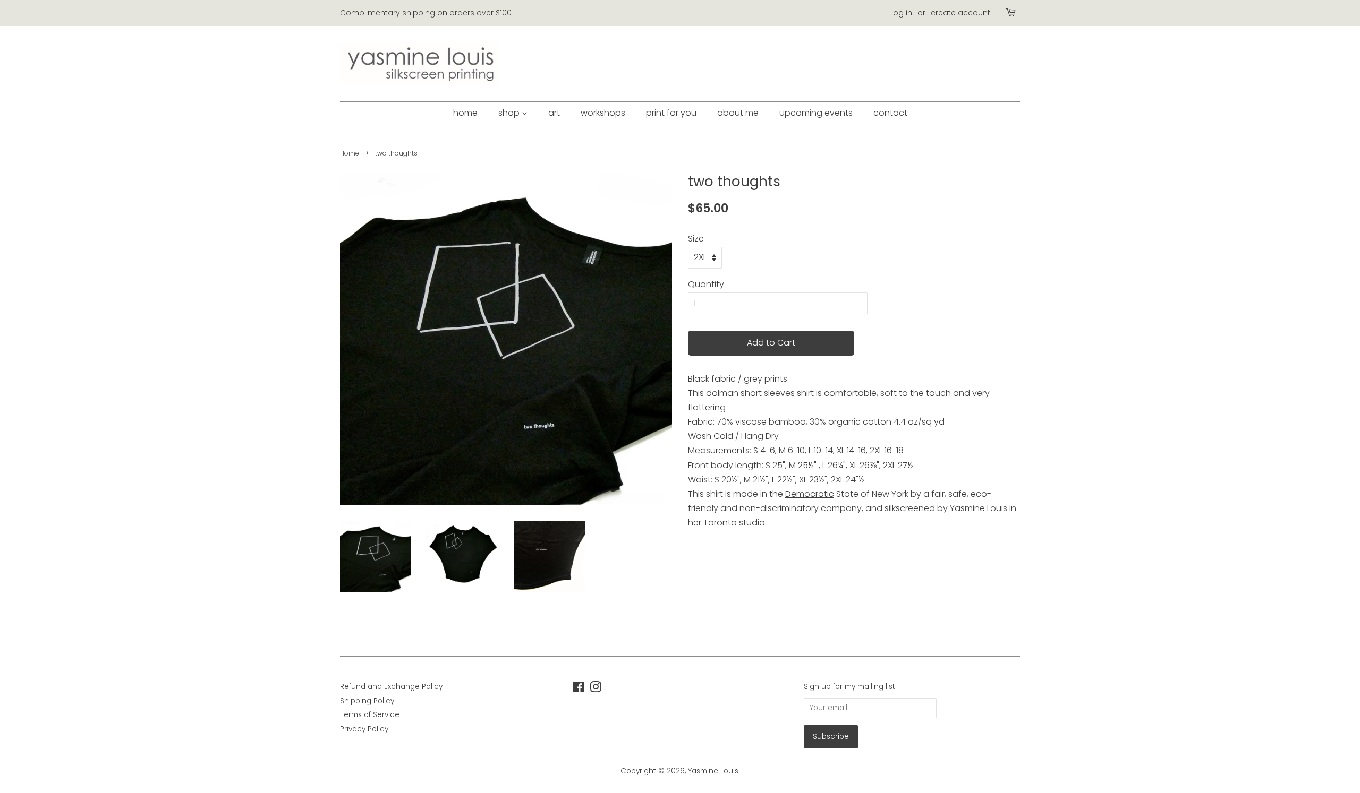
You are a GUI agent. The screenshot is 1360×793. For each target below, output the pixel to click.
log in (901, 12)
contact (890, 113)
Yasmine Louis (713, 771)
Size (696, 238)
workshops (603, 113)
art (554, 113)
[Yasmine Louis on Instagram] (595, 689)
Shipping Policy (367, 701)
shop (510, 113)
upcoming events (816, 113)
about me (738, 113)
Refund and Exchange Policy (391, 687)
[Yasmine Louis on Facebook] (578, 689)
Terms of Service (370, 715)
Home (349, 153)
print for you (671, 113)
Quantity (706, 284)
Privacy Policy (364, 729)
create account (960, 12)
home (465, 113)
